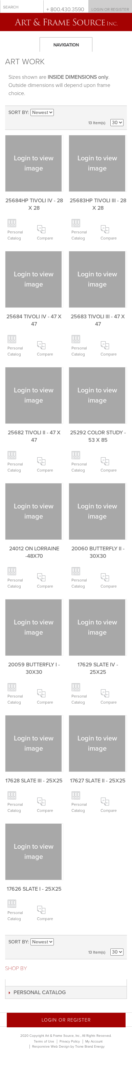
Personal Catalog (15, 235)
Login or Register (110, 9)
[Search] (37, 7)
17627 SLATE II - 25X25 (98, 780)
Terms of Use (44, 1041)
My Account (94, 1041)
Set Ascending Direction (59, 113)
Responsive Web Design (50, 1047)
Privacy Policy (70, 1041)
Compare (45, 238)
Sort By (18, 112)
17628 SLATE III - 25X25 (34, 780)
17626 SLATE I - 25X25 (34, 889)
